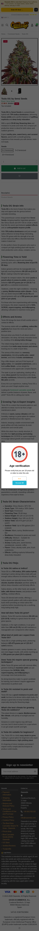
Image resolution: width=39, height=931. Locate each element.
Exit (19, 478)
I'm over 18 (20, 483)
